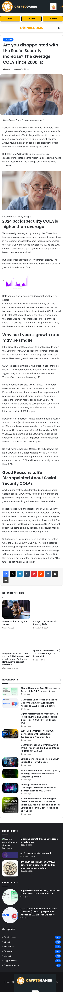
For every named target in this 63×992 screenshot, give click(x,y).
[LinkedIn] (20, 574)
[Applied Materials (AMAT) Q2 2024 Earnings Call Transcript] (47, 640)
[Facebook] (5, 574)
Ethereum (8, 951)
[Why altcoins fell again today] (16, 609)
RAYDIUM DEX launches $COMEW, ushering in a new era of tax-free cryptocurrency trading (38, 864)
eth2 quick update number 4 (36, 853)
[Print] (5, 580)
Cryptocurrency (11, 965)
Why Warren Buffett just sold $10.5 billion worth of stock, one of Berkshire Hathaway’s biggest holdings (16, 659)
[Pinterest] (34, 574)
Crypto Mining (10, 960)
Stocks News (10, 937)
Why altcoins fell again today (14, 623)
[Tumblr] (27, 574)
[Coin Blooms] (31, 28)
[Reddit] (41, 574)
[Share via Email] (55, 574)
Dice (10, 19)
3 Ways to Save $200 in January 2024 (45, 623)
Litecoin (8, 39)
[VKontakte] (48, 574)
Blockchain (9, 946)
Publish (31, 19)
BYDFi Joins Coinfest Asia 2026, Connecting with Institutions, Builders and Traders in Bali (37, 733)
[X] (13, 574)
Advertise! (52, 19)
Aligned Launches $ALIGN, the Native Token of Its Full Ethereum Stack (40, 690)
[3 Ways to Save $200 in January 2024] (47, 609)
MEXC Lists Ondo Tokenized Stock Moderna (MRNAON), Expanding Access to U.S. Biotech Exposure (39, 702)
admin (7, 69)
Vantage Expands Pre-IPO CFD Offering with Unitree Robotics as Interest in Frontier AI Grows (39, 787)
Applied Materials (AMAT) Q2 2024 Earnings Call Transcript (46, 653)
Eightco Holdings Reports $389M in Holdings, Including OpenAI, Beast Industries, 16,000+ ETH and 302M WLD (39, 718)
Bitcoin (7, 942)
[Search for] (59, 29)
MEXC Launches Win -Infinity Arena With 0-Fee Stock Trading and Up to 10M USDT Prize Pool (40, 747)
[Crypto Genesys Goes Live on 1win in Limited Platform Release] (10, 762)
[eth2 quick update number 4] (10, 855)
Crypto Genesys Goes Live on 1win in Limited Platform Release (40, 760)
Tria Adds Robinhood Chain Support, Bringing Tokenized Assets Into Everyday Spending (40, 773)
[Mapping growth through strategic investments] (10, 843)
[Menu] (3, 29)
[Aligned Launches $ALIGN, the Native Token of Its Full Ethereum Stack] (10, 691)
